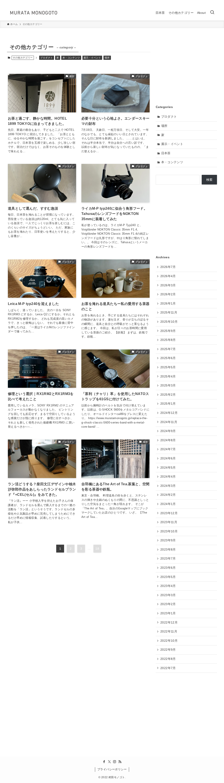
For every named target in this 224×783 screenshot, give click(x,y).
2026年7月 (168, 267)
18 (97, 548)
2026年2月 (168, 294)
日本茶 (166, 153)
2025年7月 (168, 349)
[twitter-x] (203, 2)
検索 (209, 179)
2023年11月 (168, 522)
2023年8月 (168, 549)
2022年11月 (168, 631)
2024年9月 (168, 431)
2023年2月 (168, 604)
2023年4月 (168, 586)
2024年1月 (168, 504)
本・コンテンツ (71, 57)
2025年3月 (168, 385)
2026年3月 (168, 285)
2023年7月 (168, 558)
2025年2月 (168, 394)
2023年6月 (168, 567)
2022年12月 (169, 622)
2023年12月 (169, 513)
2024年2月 (168, 494)
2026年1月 (168, 303)
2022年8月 (168, 659)
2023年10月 (169, 531)
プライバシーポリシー (112, 769)
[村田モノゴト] (33, 12)
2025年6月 (168, 358)
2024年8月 (168, 440)
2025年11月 (168, 312)
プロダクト (46, 57)
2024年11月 (168, 422)
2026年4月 (168, 276)
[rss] (214, 2)
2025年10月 (169, 321)
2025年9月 (168, 331)
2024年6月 (168, 458)
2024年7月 (168, 449)
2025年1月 (168, 403)
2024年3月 (168, 485)
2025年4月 (168, 376)
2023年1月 (168, 613)
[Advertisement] (186, 69)
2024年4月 (168, 476)
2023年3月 (168, 595)
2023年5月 (168, 577)
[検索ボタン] (212, 13)
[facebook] (197, 2)
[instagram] (208, 2)
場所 (107, 57)
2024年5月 (168, 467)
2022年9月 (168, 649)
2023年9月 (168, 540)
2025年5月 (168, 367)
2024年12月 (169, 413)
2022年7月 (168, 668)
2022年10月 (169, 640)
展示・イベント (92, 57)
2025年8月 (168, 340)
